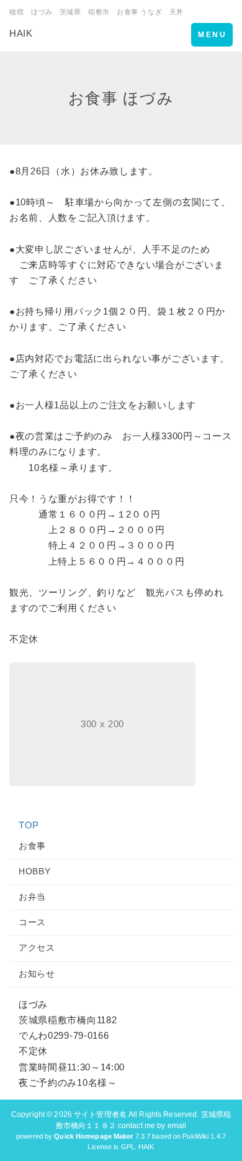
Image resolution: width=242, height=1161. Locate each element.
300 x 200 (102, 724)
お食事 (32, 846)
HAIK (21, 33)
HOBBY (35, 871)
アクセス (37, 948)
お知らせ (37, 974)
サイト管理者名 (100, 1114)
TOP (29, 825)
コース (32, 922)
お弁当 (32, 897)
